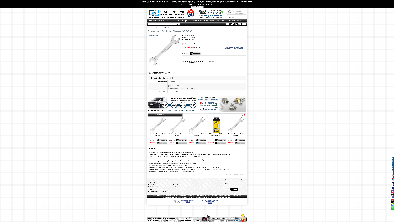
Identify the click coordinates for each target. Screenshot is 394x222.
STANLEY (192, 35)
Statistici (202, 5)
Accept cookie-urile (197, 6)
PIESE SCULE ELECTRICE (156, 20)
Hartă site (177, 184)
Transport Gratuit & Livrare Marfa (159, 191)
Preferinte (194, 5)
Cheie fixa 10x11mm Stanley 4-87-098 (158, 28)
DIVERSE (240, 20)
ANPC (229, 197)
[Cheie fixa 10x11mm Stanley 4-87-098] (164, 65)
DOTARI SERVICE (215, 20)
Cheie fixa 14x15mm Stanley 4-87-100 (196, 134)
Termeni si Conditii (155, 186)
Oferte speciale (179, 183)
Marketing (210, 5)
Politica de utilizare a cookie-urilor (159, 190)
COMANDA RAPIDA (236, 24)
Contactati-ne (178, 188)
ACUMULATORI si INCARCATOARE (197, 20)
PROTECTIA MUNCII (228, 20)
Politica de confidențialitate (157, 188)
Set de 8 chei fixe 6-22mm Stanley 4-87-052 (216, 134)
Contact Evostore (212, 14)
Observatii (152, 148)
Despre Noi (153, 183)
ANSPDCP (212, 197)
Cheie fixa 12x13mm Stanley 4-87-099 (235, 134)
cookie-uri (150, 1)
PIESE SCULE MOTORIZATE (176, 20)
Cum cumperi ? (154, 184)
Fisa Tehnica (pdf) (190, 44)
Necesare (186, 5)
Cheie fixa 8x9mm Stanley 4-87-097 (177, 134)
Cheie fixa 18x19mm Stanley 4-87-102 (157, 134)
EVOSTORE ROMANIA (169, 197)
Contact (177, 186)
